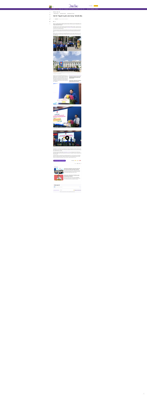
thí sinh (57, 148)
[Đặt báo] (50, 7)
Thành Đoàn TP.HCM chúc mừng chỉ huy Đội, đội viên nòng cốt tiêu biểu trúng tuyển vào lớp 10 (75, 77)
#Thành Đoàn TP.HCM (63, 13)
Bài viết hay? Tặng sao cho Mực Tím (60, 160)
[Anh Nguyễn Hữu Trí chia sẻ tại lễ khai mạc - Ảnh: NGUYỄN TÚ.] (67, 93)
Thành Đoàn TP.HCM (70, 27)
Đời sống (54, 11)
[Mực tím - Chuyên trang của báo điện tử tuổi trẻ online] (73, 5)
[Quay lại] (50, 24)
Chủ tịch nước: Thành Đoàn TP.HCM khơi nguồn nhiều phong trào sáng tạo (75, 81)
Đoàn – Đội (58, 11)
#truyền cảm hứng (56, 13)
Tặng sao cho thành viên (78, 190)
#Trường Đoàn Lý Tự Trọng (70, 13)
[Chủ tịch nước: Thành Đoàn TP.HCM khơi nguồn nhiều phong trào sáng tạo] (58, 177)
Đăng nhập (96, 5)
